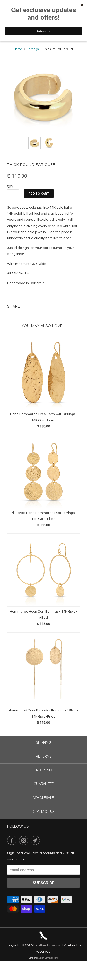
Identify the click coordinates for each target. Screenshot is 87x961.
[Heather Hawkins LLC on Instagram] (24, 840)
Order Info (44, 770)
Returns (43, 756)
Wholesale (43, 797)
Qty (10, 186)
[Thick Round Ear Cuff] (43, 96)
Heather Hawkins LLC (49, 945)
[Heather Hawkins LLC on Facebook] (12, 840)
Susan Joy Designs (47, 958)
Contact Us (43, 811)
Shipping (43, 742)
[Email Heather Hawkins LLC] (36, 840)
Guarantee (44, 784)
